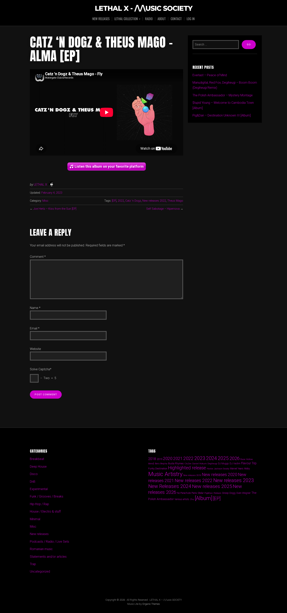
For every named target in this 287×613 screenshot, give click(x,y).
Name (35, 308)
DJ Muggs (223, 463)
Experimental (39, 489)
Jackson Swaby (221, 468)
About (162, 19)
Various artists (182, 499)
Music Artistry (165, 474)
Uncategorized (40, 571)
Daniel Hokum (199, 463)
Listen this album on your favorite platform (109, 166)
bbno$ (151, 463)
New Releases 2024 (169, 486)
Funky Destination (157, 468)
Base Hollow (246, 459)
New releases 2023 (233, 480)
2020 (167, 458)
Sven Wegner (243, 492)
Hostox (210, 468)
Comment (38, 257)
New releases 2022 (154, 200)
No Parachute (184, 493)
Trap (33, 564)
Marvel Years (236, 468)
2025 (223, 458)
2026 (234, 458)
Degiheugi (212, 463)
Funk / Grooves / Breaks (46, 496)
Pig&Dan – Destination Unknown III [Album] (222, 115)
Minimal (35, 519)
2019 (159, 459)
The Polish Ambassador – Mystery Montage (223, 95)
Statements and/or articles (48, 556)
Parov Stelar (198, 492)
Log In (191, 19)
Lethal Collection (126, 19)
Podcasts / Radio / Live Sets (49, 541)
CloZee (188, 463)
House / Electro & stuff (45, 511)
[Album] (203, 498)
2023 (199, 458)
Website (35, 349)
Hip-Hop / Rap (39, 504)
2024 (211, 458)
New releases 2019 (192, 475)
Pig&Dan (208, 493)
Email (34, 328)
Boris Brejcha (161, 463)
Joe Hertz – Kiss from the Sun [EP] (54, 208)
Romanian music (41, 549)
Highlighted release (187, 468)
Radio (149, 19)
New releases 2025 (212, 486)
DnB (32, 481)
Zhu (192, 499)
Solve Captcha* (40, 369)
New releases (101, 19)
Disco (34, 474)
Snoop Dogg (228, 492)
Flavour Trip (249, 463)
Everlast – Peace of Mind (210, 75)
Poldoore (217, 493)
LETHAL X (40, 184)
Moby (247, 468)
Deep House (38, 466)
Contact (176, 19)
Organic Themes (151, 603)
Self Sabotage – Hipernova (163, 208)
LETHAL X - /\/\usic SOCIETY (143, 8)
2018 (152, 459)
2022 (121, 200)
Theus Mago (175, 200)
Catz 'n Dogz (133, 200)
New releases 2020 (219, 474)
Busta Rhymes (176, 463)
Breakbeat (37, 459)
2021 (178, 458)
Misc (45, 200)
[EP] (114, 200)
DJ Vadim (235, 463)
